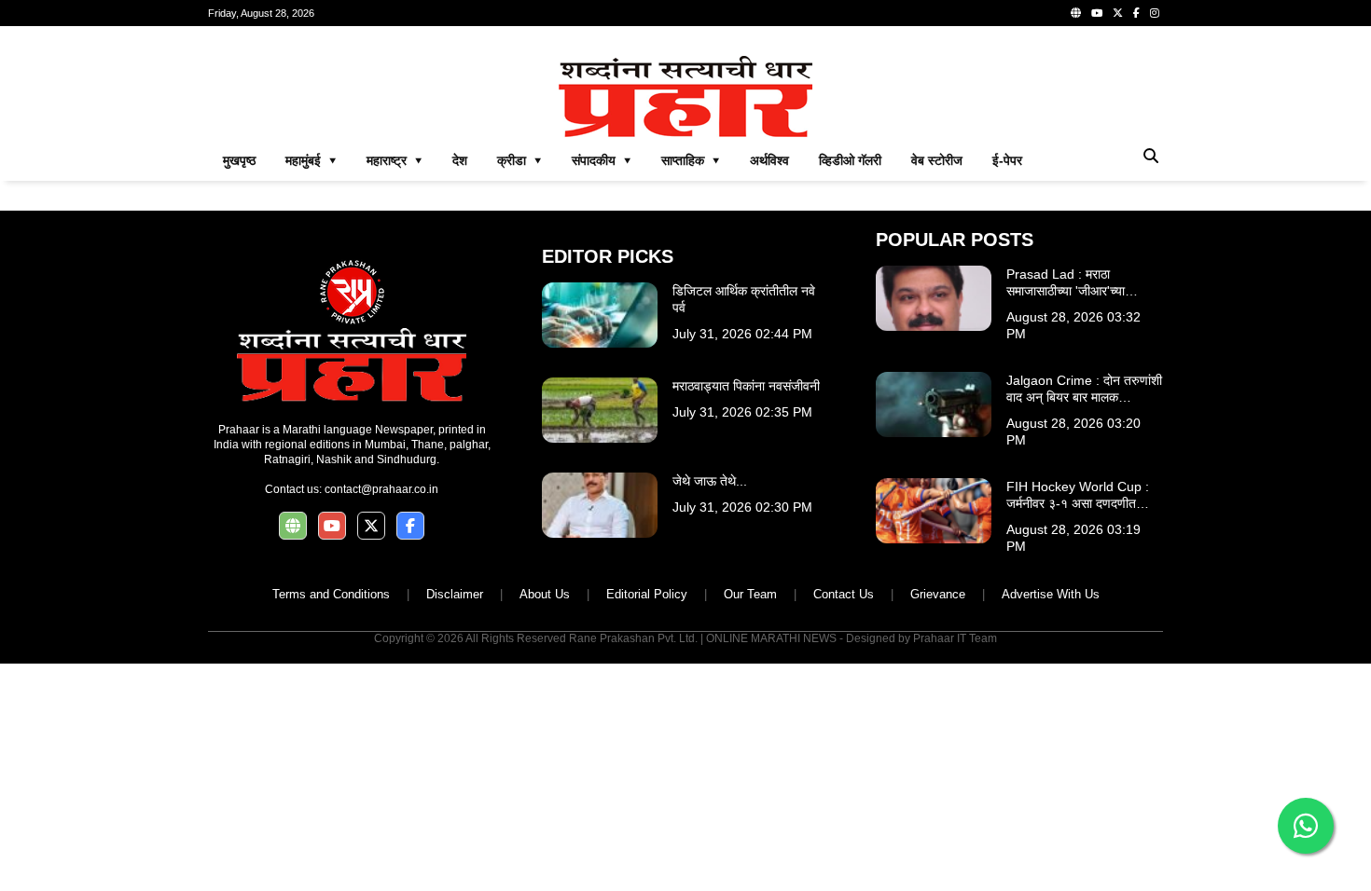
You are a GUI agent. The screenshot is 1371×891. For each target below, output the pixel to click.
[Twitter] (1118, 13)
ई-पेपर (1007, 160)
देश (459, 160)
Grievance (937, 594)
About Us (544, 594)
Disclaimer (454, 594)
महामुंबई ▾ (311, 160)
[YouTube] (1096, 13)
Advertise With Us (1051, 594)
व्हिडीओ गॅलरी (850, 160)
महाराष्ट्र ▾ (394, 160)
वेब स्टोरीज (936, 160)
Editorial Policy (646, 594)
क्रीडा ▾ (519, 160)
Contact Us (843, 594)
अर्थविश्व (769, 160)
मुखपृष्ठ (239, 160)
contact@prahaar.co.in (381, 489)
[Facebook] (1136, 13)
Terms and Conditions (331, 594)
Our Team (750, 594)
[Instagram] (1154, 13)
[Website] (1076, 13)
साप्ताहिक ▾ (690, 160)
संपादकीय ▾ (601, 160)
